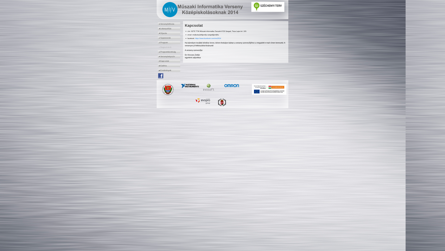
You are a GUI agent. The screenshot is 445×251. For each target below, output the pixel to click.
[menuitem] (169, 24)
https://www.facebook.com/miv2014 (208, 38)
